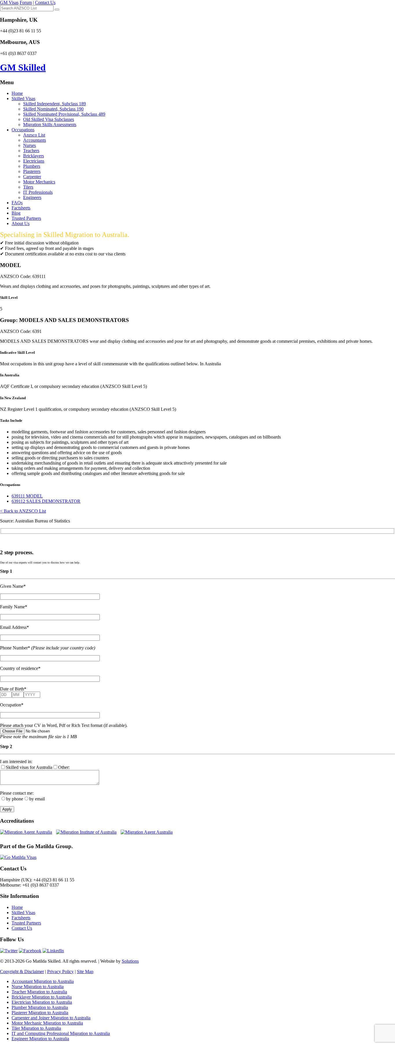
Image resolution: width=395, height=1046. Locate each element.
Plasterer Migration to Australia (40, 1012)
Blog (16, 213)
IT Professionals (38, 192)
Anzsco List (34, 134)
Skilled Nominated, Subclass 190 (53, 108)
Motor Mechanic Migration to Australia (47, 1023)
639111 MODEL (27, 495)
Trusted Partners (26, 218)
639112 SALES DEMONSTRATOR (46, 501)
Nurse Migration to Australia (38, 986)
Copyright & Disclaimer (22, 971)
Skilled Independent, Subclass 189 (54, 103)
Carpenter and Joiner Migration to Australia (51, 1017)
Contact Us (45, 2)
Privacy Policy (60, 971)
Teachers (31, 150)
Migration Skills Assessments (49, 124)
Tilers (28, 187)
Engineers (32, 197)
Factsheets (21, 207)
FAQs (17, 202)
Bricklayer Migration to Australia (42, 997)
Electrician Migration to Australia (42, 1002)
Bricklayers (33, 155)
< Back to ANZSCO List (23, 511)
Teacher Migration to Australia (39, 991)
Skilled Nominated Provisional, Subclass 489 (64, 114)
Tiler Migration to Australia (36, 1028)
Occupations (23, 129)
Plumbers (31, 166)
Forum (26, 2)
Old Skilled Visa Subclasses (48, 119)
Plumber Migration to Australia (40, 1007)
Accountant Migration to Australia (43, 981)
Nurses (29, 145)
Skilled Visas (23, 98)
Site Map (85, 971)
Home (17, 93)
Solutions (130, 961)
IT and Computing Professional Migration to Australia (61, 1033)
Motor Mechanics (39, 181)
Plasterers (31, 171)
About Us (20, 223)
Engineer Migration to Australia (40, 1038)
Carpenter (32, 176)
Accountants (34, 140)
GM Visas (9, 2)
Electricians (33, 161)
